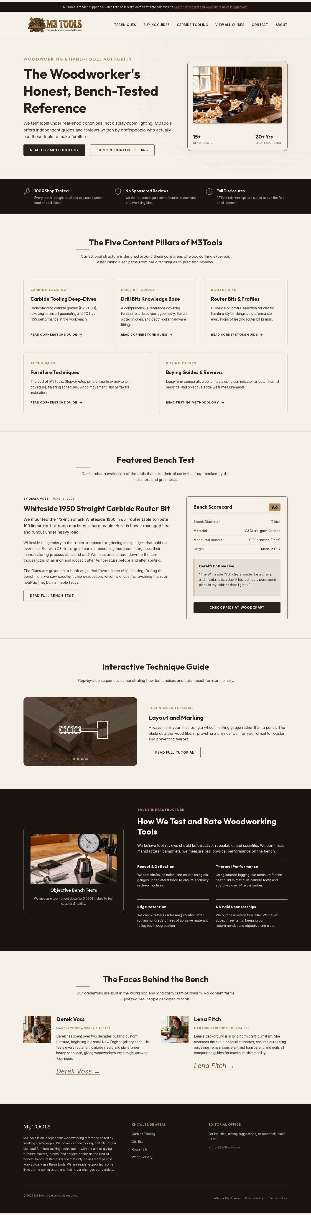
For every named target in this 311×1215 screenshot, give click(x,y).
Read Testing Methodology (192, 402)
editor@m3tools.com (225, 1147)
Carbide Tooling (192, 25)
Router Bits (140, 1149)
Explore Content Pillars (122, 150)
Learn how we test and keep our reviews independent (210, 7)
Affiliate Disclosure (227, 1198)
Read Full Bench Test (52, 596)
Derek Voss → (78, 1071)
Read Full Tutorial (174, 752)
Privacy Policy (254, 1198)
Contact (260, 25)
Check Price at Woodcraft (237, 607)
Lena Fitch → (214, 1066)
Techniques (125, 25)
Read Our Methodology (54, 150)
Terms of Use (278, 1198)
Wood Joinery (142, 1157)
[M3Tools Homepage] (56, 25)
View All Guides (230, 25)
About (282, 25)
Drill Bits (137, 1141)
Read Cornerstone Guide (54, 334)
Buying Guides (156, 25)
